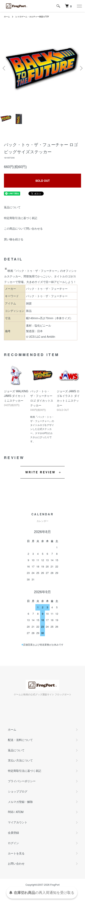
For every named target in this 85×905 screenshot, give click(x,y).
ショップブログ (17, 791)
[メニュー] (79, 6)
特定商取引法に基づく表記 (20, 218)
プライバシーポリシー (22, 781)
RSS (10, 812)
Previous (4, 68)
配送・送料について (20, 740)
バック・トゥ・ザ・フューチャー (47, 296)
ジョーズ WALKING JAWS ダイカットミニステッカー (16, 396)
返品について (12, 207)
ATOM (20, 812)
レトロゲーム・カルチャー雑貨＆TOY (32, 16)
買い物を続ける (13, 239)
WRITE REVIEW (40, 472)
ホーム (7, 16)
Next (80, 68)
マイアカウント (17, 822)
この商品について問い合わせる (23, 228)
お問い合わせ (16, 863)
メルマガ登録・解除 (20, 802)
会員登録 (13, 833)
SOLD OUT (42, 181)
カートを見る (16, 853)
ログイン (13, 843)
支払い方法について (20, 760)
